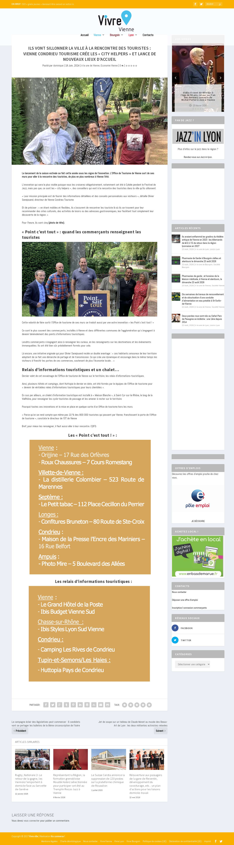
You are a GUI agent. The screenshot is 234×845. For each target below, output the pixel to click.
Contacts (148, 35)
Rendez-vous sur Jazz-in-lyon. (198, 157)
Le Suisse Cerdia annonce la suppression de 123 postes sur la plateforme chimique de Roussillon (108, 780)
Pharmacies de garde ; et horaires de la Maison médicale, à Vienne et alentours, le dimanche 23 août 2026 (202, 279)
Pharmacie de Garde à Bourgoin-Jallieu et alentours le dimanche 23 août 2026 (201, 260)
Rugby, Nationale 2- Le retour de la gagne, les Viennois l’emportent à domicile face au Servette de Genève (31, 782)
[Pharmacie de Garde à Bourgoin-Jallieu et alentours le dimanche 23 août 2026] (176, 260)
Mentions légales (49, 841)
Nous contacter (179, 592)
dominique (58, 65)
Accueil (85, 35)
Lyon (131, 35)
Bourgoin (115, 35)
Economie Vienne (109, 65)
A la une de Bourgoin (203, 264)
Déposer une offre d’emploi (185, 599)
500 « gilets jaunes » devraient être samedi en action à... (48, 4)
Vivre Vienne (106, 841)
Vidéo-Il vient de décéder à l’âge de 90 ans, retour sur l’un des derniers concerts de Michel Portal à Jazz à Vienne (198, 96)
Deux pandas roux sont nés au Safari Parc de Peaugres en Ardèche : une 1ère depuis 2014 (202, 319)
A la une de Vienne (90, 65)
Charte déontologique (70, 841)
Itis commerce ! (58, 836)
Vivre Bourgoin (133, 841)
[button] (193, 109)
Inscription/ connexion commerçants (189, 607)
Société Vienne (218, 285)
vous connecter (32, 820)
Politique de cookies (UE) (155, 841)
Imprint (207, 841)
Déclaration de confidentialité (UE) (185, 841)
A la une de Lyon (202, 249)
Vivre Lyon (119, 841)
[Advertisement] (197, 197)
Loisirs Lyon (215, 249)
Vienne (97, 35)
